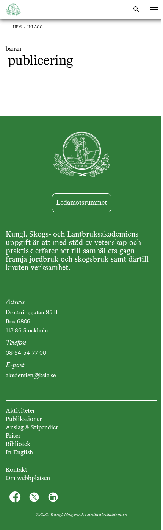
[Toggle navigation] (154, 10)
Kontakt (16, 470)
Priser (13, 436)
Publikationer (24, 419)
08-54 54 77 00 (26, 353)
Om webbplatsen (28, 478)
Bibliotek (18, 444)
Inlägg (35, 27)
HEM (17, 27)
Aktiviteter (20, 411)
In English (19, 453)
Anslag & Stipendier (32, 428)
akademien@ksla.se (31, 376)
